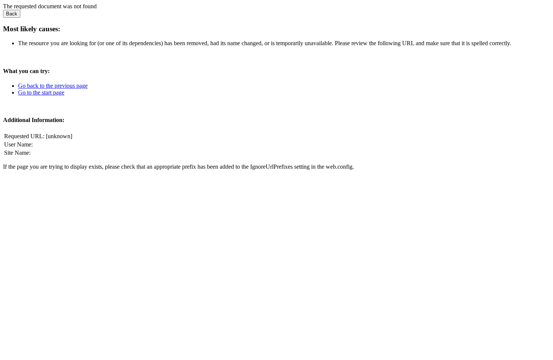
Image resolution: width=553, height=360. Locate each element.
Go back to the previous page (53, 85)
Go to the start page (41, 92)
